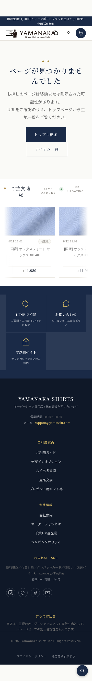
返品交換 (46, 479)
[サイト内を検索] (82, 670)
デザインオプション (46, 461)
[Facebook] (35, 592)
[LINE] (23, 592)
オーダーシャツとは (46, 524)
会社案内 (46, 515)
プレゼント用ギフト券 (46, 488)
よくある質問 (46, 470)
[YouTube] (47, 592)
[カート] (81, 33)
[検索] (56, 33)
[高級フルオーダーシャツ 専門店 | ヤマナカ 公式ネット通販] (32, 33)
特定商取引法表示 (63, 656)
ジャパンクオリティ (46, 542)
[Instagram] (10, 592)
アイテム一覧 (47, 149)
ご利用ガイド (46, 452)
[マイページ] (68, 33)
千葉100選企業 (46, 533)
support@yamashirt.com (52, 422)
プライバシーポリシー (32, 656)
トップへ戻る (46, 134)
